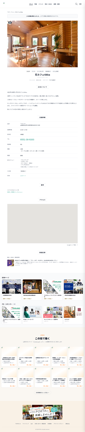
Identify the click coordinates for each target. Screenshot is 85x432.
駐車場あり (48, 71)
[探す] (76, 4)
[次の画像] (75, 44)
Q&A (32, 423)
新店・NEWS (48, 4)
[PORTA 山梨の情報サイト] (8, 4)
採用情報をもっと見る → (42, 392)
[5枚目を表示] (42, 65)
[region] (42, 44)
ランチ (33, 71)
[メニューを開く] (80, 4)
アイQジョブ (36, 342)
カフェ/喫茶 (55, 71)
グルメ (31, 4)
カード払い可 (40, 71)
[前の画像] (10, 44)
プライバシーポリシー (59, 423)
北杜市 (28, 71)
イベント (41, 4)
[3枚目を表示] (40, 65)
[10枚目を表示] (48, 65)
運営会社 (68, 423)
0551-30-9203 (27, 139)
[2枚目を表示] (37, 65)
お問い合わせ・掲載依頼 (40, 423)
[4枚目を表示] (41, 65)
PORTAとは (18, 423)
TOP (8, 12)
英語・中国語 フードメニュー (15, 192)
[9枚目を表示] (47, 65)
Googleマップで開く (71, 245)
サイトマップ (26, 423)
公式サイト (23, 175)
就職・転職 (57, 4)
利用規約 (50, 423)
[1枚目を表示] (36, 65)
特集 (35, 4)
